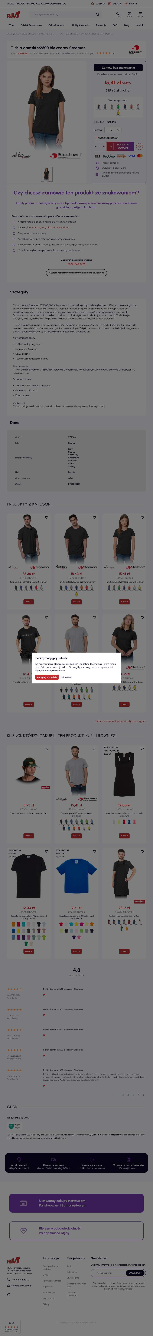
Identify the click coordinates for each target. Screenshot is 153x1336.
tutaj (62, 670)
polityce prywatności (102, 667)
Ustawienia (66, 677)
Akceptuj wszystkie (47, 677)
